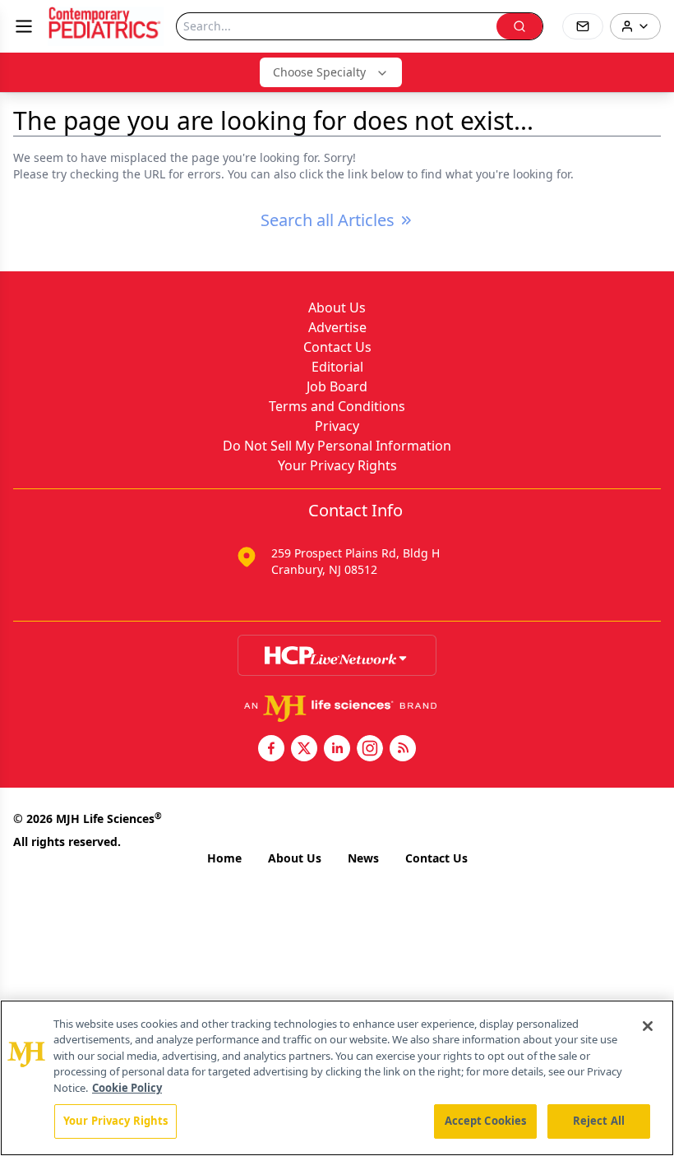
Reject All (599, 1120)
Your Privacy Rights (337, 465)
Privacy (337, 426)
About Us (337, 307)
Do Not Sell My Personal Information (337, 446)
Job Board (337, 386)
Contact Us (337, 347)
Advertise (337, 327)
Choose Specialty (319, 72)
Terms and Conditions (337, 406)
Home (224, 858)
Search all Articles (328, 220)
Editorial (337, 367)
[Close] (648, 1026)
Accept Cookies (486, 1120)
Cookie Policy (127, 1087)
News (363, 858)
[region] (337, 1078)
